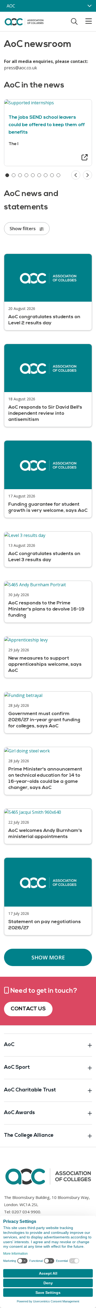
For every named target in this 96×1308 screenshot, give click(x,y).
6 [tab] (39, 175)
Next (87, 175)
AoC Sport (17, 1067)
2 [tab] (13, 175)
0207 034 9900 (26, 1211)
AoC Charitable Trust (30, 1090)
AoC (9, 1044)
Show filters (23, 228)
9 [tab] (58, 175)
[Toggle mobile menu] (85, 21)
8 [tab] (52, 175)
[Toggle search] (74, 21)
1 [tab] (7, 175)
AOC (11, 6)
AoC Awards (19, 1112)
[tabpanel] (48, 132)
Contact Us (28, 1009)
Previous (75, 175)
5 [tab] (33, 175)
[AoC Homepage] (24, 21)
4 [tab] (26, 175)
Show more (48, 957)
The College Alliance (29, 1135)
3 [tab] (20, 175)
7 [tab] (45, 175)
